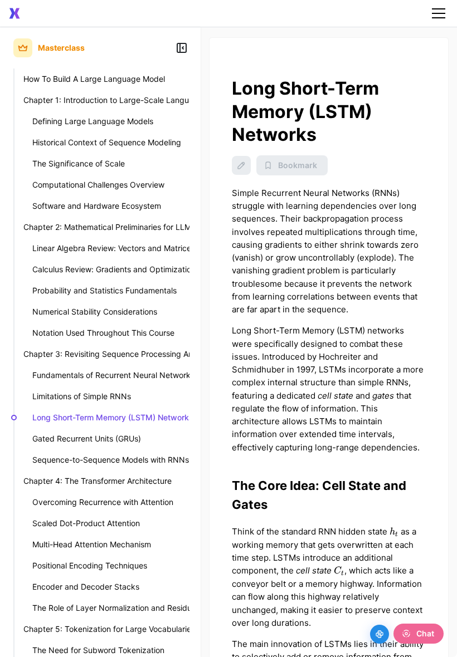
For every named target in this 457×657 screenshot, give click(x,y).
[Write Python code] (379, 634)
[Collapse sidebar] (181, 48)
